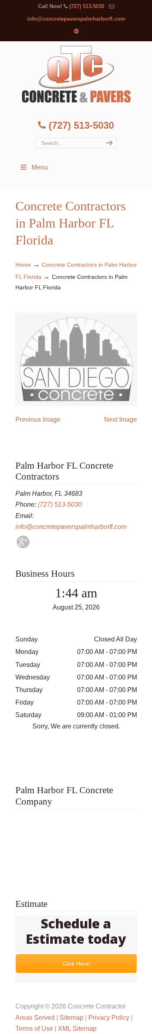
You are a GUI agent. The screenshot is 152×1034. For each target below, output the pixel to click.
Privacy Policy (108, 1017)
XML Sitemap (77, 1028)
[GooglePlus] (23, 546)
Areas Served (35, 1017)
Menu (40, 167)
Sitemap (71, 1017)
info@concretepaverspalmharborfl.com (76, 19)
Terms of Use (34, 1028)
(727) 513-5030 (86, 6)
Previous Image (37, 419)
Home (23, 264)
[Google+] (76, 31)
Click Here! (76, 963)
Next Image (120, 419)
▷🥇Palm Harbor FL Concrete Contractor (76, 74)
